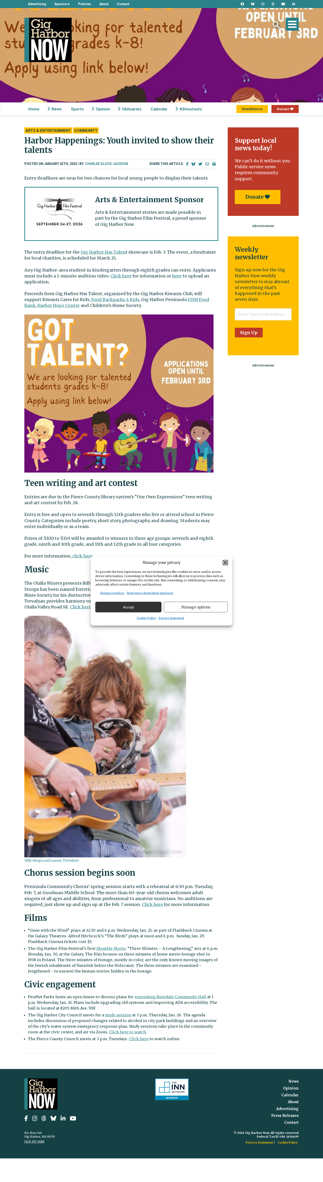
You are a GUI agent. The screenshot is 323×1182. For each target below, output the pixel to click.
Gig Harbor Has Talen (103, 252)
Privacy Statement (171, 618)
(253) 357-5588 (34, 1141)
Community (85, 130)
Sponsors (62, 4)
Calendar (159, 109)
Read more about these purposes (150, 593)
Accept (128, 607)
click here (82, 556)
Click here (120, 276)
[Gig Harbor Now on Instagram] (263, 4)
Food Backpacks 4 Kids (115, 299)
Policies (84, 4)
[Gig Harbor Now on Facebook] (242, 4)
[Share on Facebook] (187, 164)
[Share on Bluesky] (193, 164)
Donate (283, 109)
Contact (123, 4)
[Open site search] (276, 24)
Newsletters (252, 109)
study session (118, 1015)
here (177, 276)
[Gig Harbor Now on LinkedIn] (294, 4)
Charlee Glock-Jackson (106, 164)
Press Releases (285, 1115)
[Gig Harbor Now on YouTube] (283, 4)
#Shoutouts (190, 109)
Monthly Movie (111, 948)
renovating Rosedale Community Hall (170, 996)
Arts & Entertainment (48, 130)
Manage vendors (112, 593)
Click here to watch (127, 1032)
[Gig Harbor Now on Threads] (273, 4)
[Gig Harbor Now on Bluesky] (253, 4)
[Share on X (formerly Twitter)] (200, 164)
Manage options (195, 607)
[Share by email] (207, 164)
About (104, 4)
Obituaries (131, 109)
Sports (77, 109)
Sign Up (249, 332)
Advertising (37, 4)
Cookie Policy (146, 618)
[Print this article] (214, 164)
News (57, 109)
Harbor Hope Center (58, 305)
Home (33, 109)
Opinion (103, 109)
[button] (225, 562)
